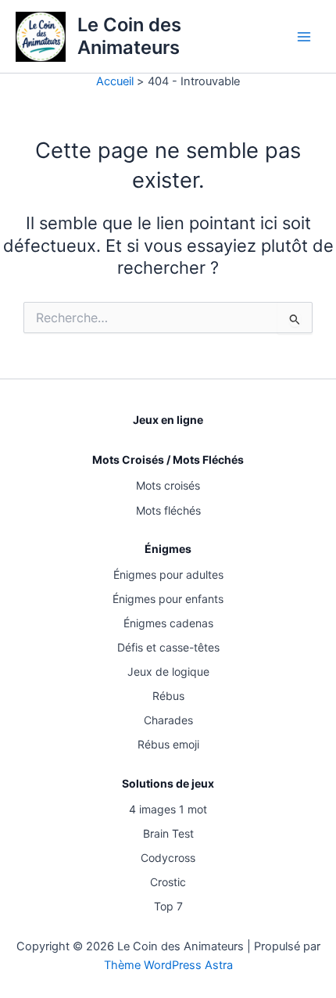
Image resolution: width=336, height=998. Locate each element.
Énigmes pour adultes (168, 574)
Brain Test (168, 833)
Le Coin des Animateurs (129, 35)
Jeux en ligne (168, 419)
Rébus (168, 695)
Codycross (168, 857)
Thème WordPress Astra (168, 965)
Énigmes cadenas (168, 623)
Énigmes (168, 548)
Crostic (168, 882)
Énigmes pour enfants (168, 598)
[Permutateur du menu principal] (304, 36)
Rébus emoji (168, 744)
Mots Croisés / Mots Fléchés (168, 459)
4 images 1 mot (168, 809)
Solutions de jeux (168, 783)
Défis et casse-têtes (168, 647)
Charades (168, 720)
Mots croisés (168, 485)
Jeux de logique (168, 671)
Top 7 (168, 906)
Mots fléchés (168, 510)
